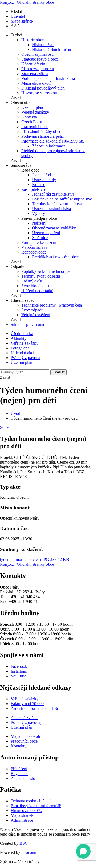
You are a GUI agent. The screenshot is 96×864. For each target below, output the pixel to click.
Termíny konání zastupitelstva (57, 204)
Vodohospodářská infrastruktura (48, 78)
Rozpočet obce (33, 252)
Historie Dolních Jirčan (51, 49)
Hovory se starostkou (39, 93)
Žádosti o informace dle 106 (34, 708)
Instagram (19, 671)
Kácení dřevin (33, 64)
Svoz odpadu (32, 310)
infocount (29, 852)
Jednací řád (41, 175)
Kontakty (29, 117)
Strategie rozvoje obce (40, 59)
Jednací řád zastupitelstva (53, 194)
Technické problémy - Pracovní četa (51, 305)
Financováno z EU (26, 810)
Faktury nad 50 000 (27, 703)
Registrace (19, 773)
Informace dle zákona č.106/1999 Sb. (52, 141)
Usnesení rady (44, 179)
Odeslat (59, 372)
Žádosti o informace (49, 146)
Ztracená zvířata (34, 73)
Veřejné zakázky (35, 112)
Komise (38, 184)
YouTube (18, 676)
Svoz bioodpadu (35, 286)
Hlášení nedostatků (37, 290)
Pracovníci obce (34, 126)
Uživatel (18, 16)
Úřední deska (22, 333)
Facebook (19, 666)
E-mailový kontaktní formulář (36, 805)
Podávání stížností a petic (42, 136)
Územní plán (32, 107)
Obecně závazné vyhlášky (54, 228)
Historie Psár (43, 44)
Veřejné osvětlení (35, 314)
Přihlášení (19, 768)
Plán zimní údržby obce (41, 131)
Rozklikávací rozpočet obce (55, 257)
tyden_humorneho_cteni (34, 559)
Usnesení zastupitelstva (51, 208)
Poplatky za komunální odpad (46, 271)
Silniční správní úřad (28, 324)
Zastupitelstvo (33, 189)
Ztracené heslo (23, 778)
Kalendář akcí (22, 353)
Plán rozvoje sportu (37, 68)
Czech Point (31, 122)
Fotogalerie (20, 348)
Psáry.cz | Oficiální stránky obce (27, 2)
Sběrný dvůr (31, 281)
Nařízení (39, 223)
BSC (23, 843)
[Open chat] (83, 851)
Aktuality (18, 338)
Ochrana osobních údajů (31, 801)
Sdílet (5, 427)
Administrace (22, 820)
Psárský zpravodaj (26, 357)
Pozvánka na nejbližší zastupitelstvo (62, 199)
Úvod (15, 413)
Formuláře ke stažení (38, 242)
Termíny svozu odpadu (40, 276)
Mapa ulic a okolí (36, 83)
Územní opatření (46, 232)
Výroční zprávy (34, 247)
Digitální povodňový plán (43, 88)
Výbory (38, 213)
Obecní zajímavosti (37, 54)
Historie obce (32, 40)
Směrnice (40, 237)
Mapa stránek (22, 21)
